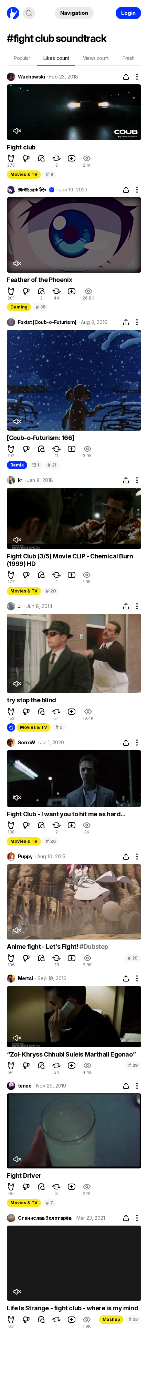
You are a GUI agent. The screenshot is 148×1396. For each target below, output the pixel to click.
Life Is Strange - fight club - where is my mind (72, 1308)
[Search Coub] (29, 13)
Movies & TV (24, 174)
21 (51, 465)
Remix (17, 465)
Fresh (128, 58)
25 (133, 1319)
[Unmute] (17, 131)
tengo (24, 1085)
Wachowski (31, 76)
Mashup (111, 1319)
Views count (95, 58)
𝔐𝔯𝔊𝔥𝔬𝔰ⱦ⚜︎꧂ (32, 189)
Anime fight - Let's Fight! (43, 946)
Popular (22, 58)
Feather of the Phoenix (39, 279)
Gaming (19, 306)
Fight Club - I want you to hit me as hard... (66, 814)
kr (20, 480)
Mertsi (25, 978)
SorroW (26, 742)
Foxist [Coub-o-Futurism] (47, 322)
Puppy (25, 856)
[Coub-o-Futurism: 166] (40, 437)
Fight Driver (24, 1175)
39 (40, 307)
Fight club (21, 147)
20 (51, 591)
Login (128, 13)
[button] (11, 158)
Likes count (56, 58)
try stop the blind (31, 700)
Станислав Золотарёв (45, 1218)
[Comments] (41, 158)
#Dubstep (94, 946)
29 (133, 1065)
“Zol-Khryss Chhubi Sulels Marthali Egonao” (71, 1054)
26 (50, 841)
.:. (19, 606)
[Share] (126, 77)
